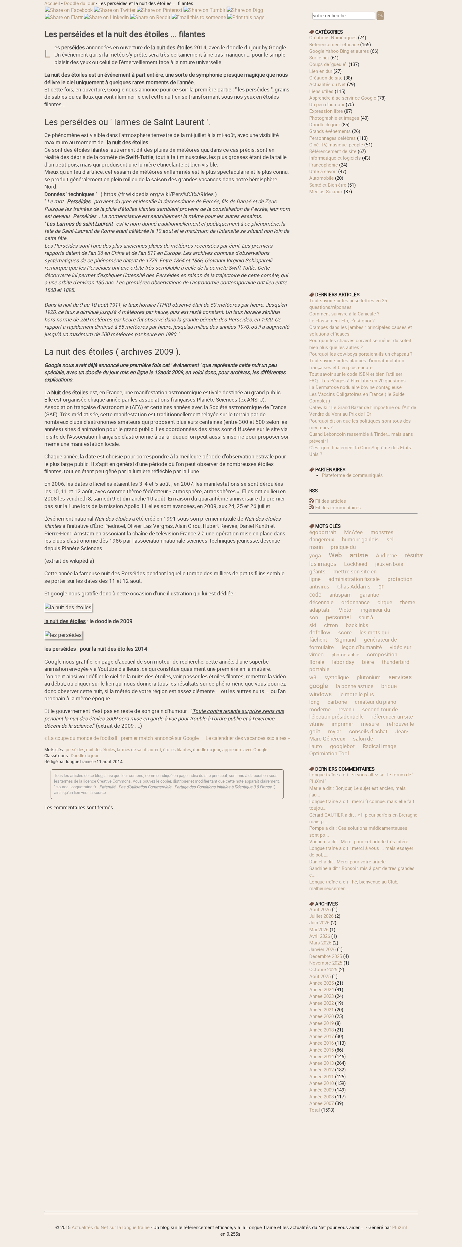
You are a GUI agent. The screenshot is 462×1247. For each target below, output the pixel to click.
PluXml (399, 1227)
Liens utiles (321, 91)
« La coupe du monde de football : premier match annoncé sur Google (121, 738)
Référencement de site (332, 151)
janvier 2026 (322, 949)
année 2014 (321, 1056)
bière (368, 661)
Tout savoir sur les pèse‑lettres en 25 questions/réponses (348, 303)
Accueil (52, 3)
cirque (384, 602)
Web (335, 554)
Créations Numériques (333, 37)
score (345, 632)
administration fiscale (354, 578)
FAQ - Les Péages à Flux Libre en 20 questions (357, 380)
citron (331, 625)
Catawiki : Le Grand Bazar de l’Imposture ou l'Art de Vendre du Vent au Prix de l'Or (362, 410)
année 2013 (321, 1063)
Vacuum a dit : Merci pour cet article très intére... (360, 841)
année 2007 (321, 1103)
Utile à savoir (323, 171)
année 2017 (321, 1036)
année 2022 (321, 1003)
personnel (338, 617)
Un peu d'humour (326, 104)
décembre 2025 (325, 956)
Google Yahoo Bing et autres (339, 51)
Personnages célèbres (332, 138)
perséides (75, 749)
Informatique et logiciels (335, 158)
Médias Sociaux (326, 191)
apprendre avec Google (244, 749)
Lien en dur (320, 71)
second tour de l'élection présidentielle (353, 713)
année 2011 (321, 1076)
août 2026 (320, 909)
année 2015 (321, 1050)
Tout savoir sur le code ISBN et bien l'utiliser (355, 374)
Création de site (326, 77)
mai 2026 (318, 929)
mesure (370, 723)
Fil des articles (330, 501)
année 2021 (321, 1009)
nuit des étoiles (100, 749)
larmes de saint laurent (139, 749)
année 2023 (321, 996)
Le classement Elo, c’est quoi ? (342, 320)
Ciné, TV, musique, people (336, 144)
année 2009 (321, 1089)
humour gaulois (360, 539)
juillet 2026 (321, 916)
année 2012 (321, 1069)
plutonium (369, 677)
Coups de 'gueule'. (328, 64)
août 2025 (320, 976)
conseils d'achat (368, 731)
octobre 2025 (323, 969)
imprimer (342, 723)
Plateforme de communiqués (352, 475)
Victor (346, 609)
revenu (346, 709)
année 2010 (321, 1083)
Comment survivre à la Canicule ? (344, 313)
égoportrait (322, 532)
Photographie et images (334, 118)
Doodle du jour (79, 3)
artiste (359, 555)
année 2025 (321, 983)
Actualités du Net (327, 84)
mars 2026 (320, 942)
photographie (345, 654)
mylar (334, 731)
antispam (340, 594)
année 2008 (321, 1096)
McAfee (353, 532)
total (315, 1110)
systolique (336, 677)
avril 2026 (319, 936)
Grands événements (330, 131)
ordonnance (355, 602)
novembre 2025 (325, 963)
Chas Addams (354, 586)
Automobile (321, 178)
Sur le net (319, 57)
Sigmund (345, 639)
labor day (343, 661)
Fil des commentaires (338, 507)
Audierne (386, 555)
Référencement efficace (334, 44)
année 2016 (321, 1043)
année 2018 (321, 1029)
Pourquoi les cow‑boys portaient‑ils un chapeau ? (360, 354)
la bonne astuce (354, 686)
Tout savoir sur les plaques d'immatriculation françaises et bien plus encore (356, 363)
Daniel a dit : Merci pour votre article (347, 861)
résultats (416, 555)
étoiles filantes (177, 749)
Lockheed (355, 563)
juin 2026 (319, 922)
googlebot (342, 746)
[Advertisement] (363, 239)
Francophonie (323, 164)
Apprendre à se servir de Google (342, 98)
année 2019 (321, 1023)
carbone (337, 701)
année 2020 (321, 1016)
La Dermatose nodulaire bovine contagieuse (355, 387)
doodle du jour (206, 749)
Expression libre (326, 111)
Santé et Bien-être (327, 185)
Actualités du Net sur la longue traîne (111, 1227)
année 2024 (321, 989)
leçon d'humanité (362, 647)
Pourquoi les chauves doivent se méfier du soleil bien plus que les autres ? (360, 343)
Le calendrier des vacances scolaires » (248, 738)
